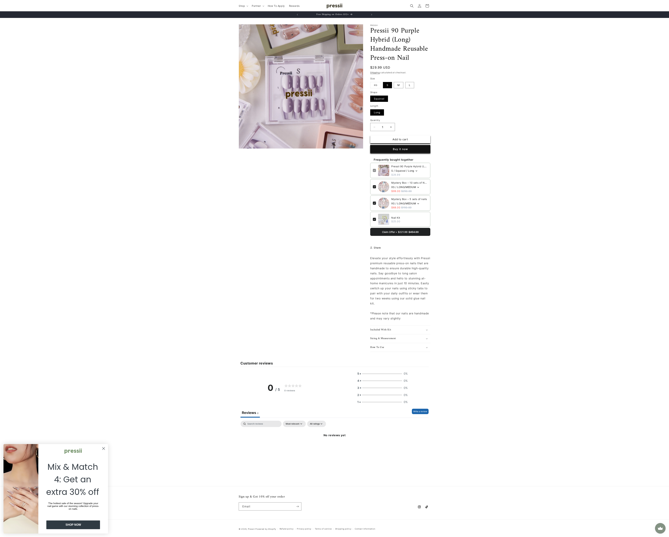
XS (377, 85)
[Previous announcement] (297, 14)
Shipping (375, 72)
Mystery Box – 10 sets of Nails (409, 182)
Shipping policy (343, 529)
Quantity (375, 120)
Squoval (379, 98)
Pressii (251, 529)
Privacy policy (304, 529)
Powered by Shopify (265, 529)
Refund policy (287, 529)
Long (377, 112)
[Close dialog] (104, 448)
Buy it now (400, 149)
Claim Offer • (400, 231)
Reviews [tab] (250, 413)
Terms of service (323, 529)
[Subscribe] (297, 506)
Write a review (420, 411)
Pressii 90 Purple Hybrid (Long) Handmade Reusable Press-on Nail (409, 166)
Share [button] (377, 247)
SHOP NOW (73, 524)
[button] (243, 6)
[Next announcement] (371, 14)
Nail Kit (395, 217)
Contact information (365, 529)
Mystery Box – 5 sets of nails (409, 199)
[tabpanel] (334, 447)
